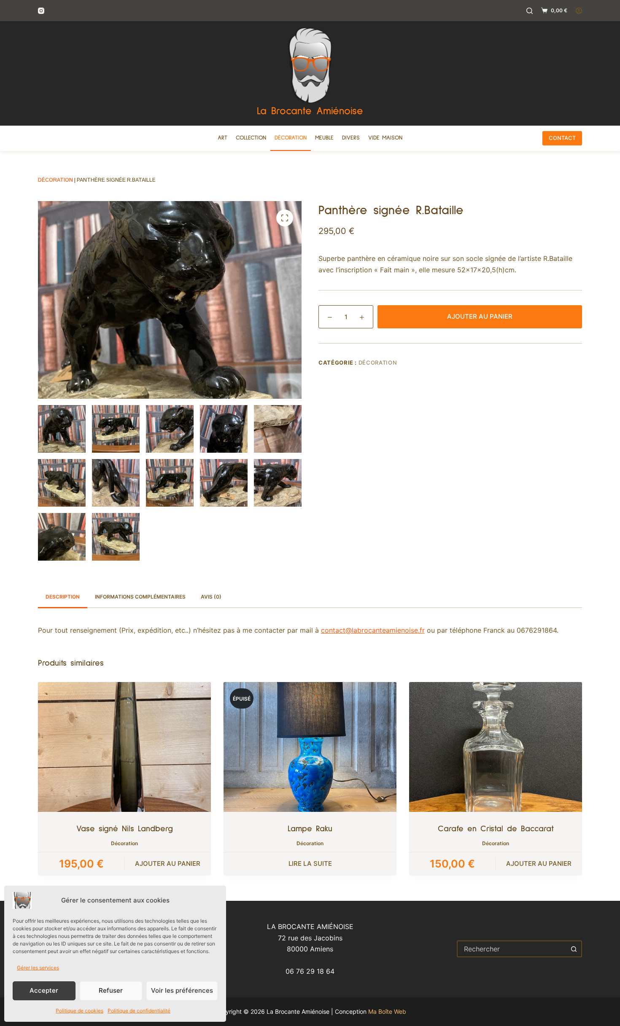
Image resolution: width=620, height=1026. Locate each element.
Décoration (291, 138)
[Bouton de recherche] (573, 948)
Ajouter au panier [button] (167, 863)
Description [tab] (63, 597)
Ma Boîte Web (387, 1011)
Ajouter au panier (479, 316)
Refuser (111, 990)
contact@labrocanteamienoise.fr (373, 630)
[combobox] (512, 948)
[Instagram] (41, 11)
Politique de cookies (79, 1010)
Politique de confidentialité (139, 1010)
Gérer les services (38, 967)
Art (222, 138)
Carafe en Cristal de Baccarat (496, 829)
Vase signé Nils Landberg (124, 829)
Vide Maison (385, 138)
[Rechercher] (529, 11)
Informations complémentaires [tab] (140, 597)
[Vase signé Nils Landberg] (124, 747)
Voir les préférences (182, 990)
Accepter (44, 990)
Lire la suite (310, 863)
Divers (351, 138)
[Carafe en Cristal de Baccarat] (495, 747)
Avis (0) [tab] (211, 597)
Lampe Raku (310, 829)
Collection (251, 138)
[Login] (579, 11)
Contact (562, 137)
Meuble (324, 138)
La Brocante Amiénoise (310, 111)
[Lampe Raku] (310, 747)
